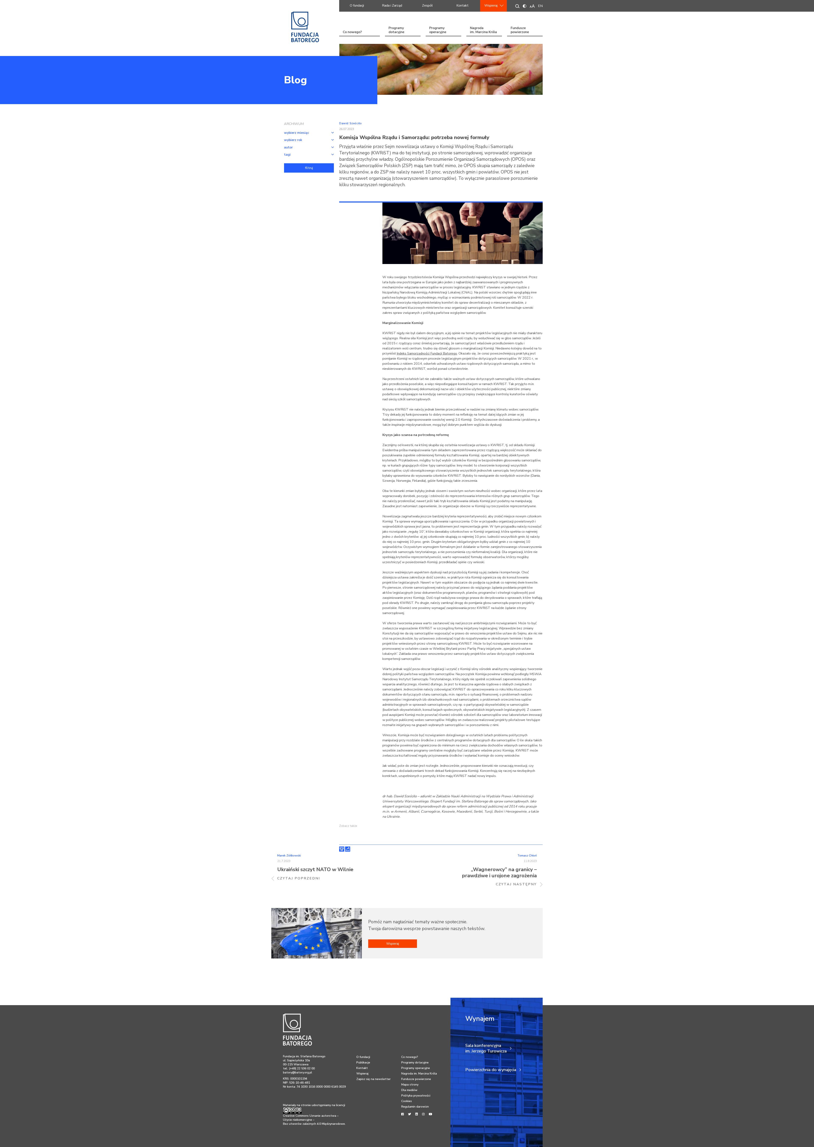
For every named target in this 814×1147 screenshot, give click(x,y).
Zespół (427, 5)
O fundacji (357, 5)
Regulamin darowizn (415, 1107)
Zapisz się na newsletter (373, 1079)
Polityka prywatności (415, 1096)
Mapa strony (409, 1085)
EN (540, 6)
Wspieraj (491, 5)
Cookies (406, 1101)
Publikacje (363, 1062)
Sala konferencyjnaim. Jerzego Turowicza (486, 1048)
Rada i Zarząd (392, 5)
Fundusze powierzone (520, 30)
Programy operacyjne (437, 30)
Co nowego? (352, 32)
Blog (295, 80)
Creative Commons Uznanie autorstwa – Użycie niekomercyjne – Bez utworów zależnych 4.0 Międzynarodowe (314, 1120)
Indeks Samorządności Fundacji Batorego (427, 353)
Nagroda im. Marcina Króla (483, 30)
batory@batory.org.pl (297, 1072)
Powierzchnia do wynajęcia (490, 1070)
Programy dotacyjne (396, 30)
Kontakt (462, 5)
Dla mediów (409, 1090)
